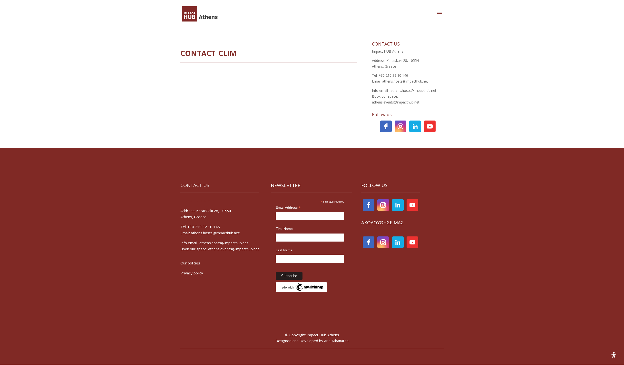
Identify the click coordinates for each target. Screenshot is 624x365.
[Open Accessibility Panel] (614, 355)
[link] (199, 13)
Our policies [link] (190, 263)
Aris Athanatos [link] (336, 340)
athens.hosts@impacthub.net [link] (223, 242)
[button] (440, 14)
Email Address (288, 208)
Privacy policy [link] (192, 273)
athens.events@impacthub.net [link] (233, 248)
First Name (284, 229)
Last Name (284, 250)
